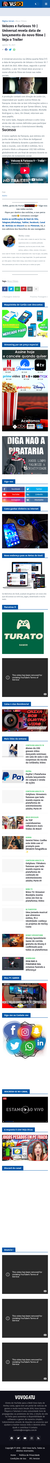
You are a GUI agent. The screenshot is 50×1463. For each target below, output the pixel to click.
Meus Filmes (21, 21)
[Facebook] (6, 49)
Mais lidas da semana (15, 738)
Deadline (4, 195)
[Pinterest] (23, 289)
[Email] (30, 289)
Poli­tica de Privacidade (29, 1455)
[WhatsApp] (14, 49)
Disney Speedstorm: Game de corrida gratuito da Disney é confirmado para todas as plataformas (37, 944)
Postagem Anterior (11, 297)
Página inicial (8, 21)
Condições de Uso (18, 1458)
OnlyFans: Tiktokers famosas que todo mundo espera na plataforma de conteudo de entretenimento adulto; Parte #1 (36, 872)
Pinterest (35, 225)
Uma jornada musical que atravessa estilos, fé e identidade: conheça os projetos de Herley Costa (37, 919)
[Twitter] (10, 49)
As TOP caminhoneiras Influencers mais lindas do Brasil (34, 824)
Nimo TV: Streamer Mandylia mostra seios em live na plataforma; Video (35, 896)
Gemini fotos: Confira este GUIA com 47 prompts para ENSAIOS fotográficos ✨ (36, 846)
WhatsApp (16, 222)
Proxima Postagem (38, 297)
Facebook (34, 222)
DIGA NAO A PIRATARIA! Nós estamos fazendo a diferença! (35, 965)
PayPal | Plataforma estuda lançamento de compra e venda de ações (36, 778)
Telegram (6, 222)
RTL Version (34, 1458)
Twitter (25, 222)
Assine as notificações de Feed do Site (20, 219)
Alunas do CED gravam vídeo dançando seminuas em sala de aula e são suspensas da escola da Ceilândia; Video (37, 755)
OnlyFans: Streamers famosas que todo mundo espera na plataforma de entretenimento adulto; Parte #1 (36, 801)
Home (13, 1455)
